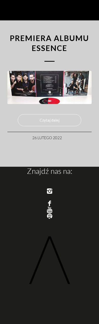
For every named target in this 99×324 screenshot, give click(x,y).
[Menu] (89, 10)
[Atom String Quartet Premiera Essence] (49, 87)
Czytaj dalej (49, 120)
